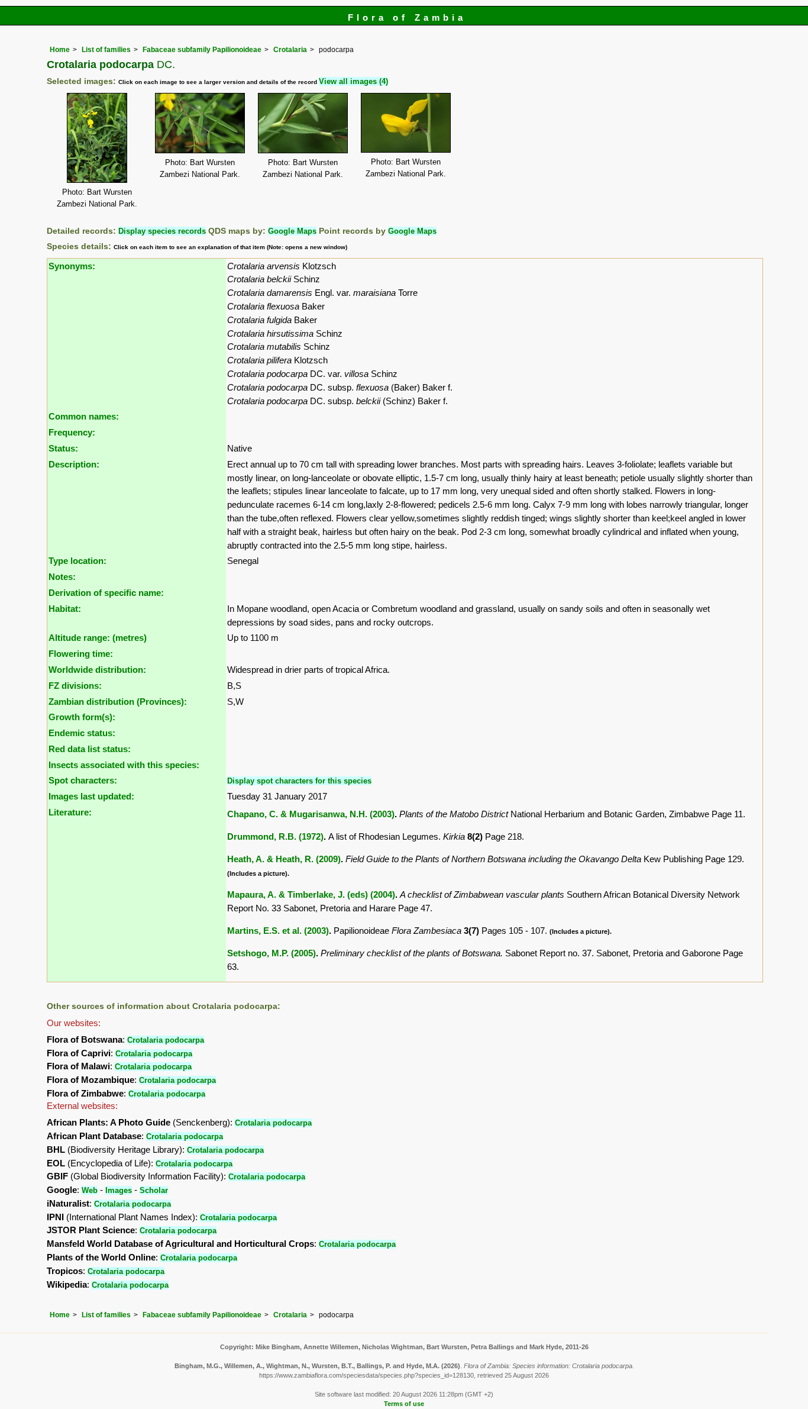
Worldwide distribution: (97, 670)
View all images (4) (353, 81)
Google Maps (292, 231)
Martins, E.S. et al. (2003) (278, 931)
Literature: (70, 812)
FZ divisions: (75, 686)
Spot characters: (83, 780)
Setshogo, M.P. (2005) (271, 953)
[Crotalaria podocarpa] (97, 137)
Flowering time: (81, 654)
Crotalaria (290, 50)
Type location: (77, 561)
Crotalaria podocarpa (165, 1040)
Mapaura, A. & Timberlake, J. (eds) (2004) (311, 894)
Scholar (154, 1190)
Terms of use (404, 1403)
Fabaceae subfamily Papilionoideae (202, 50)
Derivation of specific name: (106, 593)
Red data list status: (90, 749)
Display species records (162, 231)
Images (118, 1190)
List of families (106, 50)
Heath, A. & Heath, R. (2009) (284, 859)
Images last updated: (91, 796)
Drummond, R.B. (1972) (275, 836)
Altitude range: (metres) (98, 638)
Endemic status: (82, 733)
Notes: (62, 577)
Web (90, 1190)
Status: (63, 448)
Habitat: (65, 609)
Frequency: (72, 432)
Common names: (84, 416)
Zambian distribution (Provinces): (118, 702)
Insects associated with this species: (124, 765)
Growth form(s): (82, 717)
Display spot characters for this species (299, 780)
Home (60, 50)
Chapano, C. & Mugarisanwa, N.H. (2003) (311, 814)
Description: (74, 464)
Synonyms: (72, 266)
